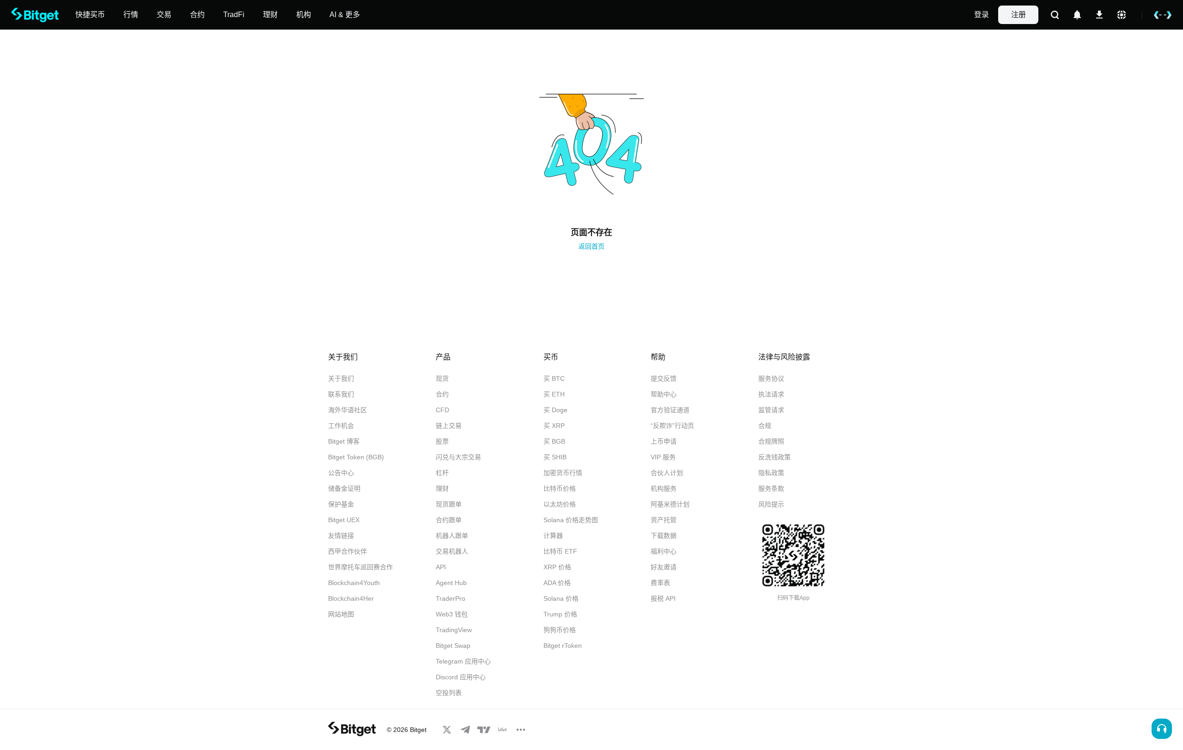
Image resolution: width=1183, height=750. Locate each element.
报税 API (663, 598)
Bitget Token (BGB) (356, 457)
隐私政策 (771, 472)
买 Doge (555, 410)
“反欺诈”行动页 (672, 425)
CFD (442, 410)
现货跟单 (449, 504)
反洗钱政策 (774, 457)
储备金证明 (344, 488)
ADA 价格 (557, 582)
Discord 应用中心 (461, 677)
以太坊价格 (559, 504)
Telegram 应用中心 (463, 661)
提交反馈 (664, 378)
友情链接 (341, 535)
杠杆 (442, 472)
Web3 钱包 (452, 614)
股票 (442, 441)
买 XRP (554, 425)
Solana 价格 (561, 598)
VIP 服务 (663, 457)
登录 (981, 14)
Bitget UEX (344, 520)
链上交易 (449, 425)
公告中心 (341, 472)
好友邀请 (664, 567)
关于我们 (341, 378)
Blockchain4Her (351, 598)
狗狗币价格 (559, 630)
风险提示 (771, 504)
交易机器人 (452, 551)
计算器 (553, 535)
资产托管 (664, 520)
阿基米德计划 (670, 504)
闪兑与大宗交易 (458, 457)
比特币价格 (559, 488)
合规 (764, 425)
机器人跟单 (452, 535)
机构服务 (664, 488)
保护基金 (341, 504)
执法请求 (771, 394)
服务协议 (771, 378)
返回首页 (591, 246)
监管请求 (771, 410)
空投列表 (449, 692)
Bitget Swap (453, 645)
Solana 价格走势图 (570, 520)
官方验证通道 (670, 410)
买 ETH (554, 394)
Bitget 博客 (344, 441)
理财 (442, 488)
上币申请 (664, 441)
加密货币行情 (562, 472)
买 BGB (554, 441)
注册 (1018, 14)
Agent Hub (451, 582)
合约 (442, 394)
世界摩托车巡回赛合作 (360, 567)
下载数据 (664, 535)
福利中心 (664, 551)
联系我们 (341, 394)
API (441, 567)
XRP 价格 (557, 567)
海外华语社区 (347, 410)
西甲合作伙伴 (347, 551)
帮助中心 (664, 394)
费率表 (660, 582)
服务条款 (771, 488)
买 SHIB (555, 457)
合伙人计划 (667, 472)
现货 (442, 378)
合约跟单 (449, 520)
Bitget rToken (562, 645)
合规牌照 (771, 441)
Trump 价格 (560, 614)
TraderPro (450, 598)
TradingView (454, 630)
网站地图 (341, 614)
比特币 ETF (560, 551)
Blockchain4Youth (354, 582)
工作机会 (341, 425)
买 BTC (554, 378)
